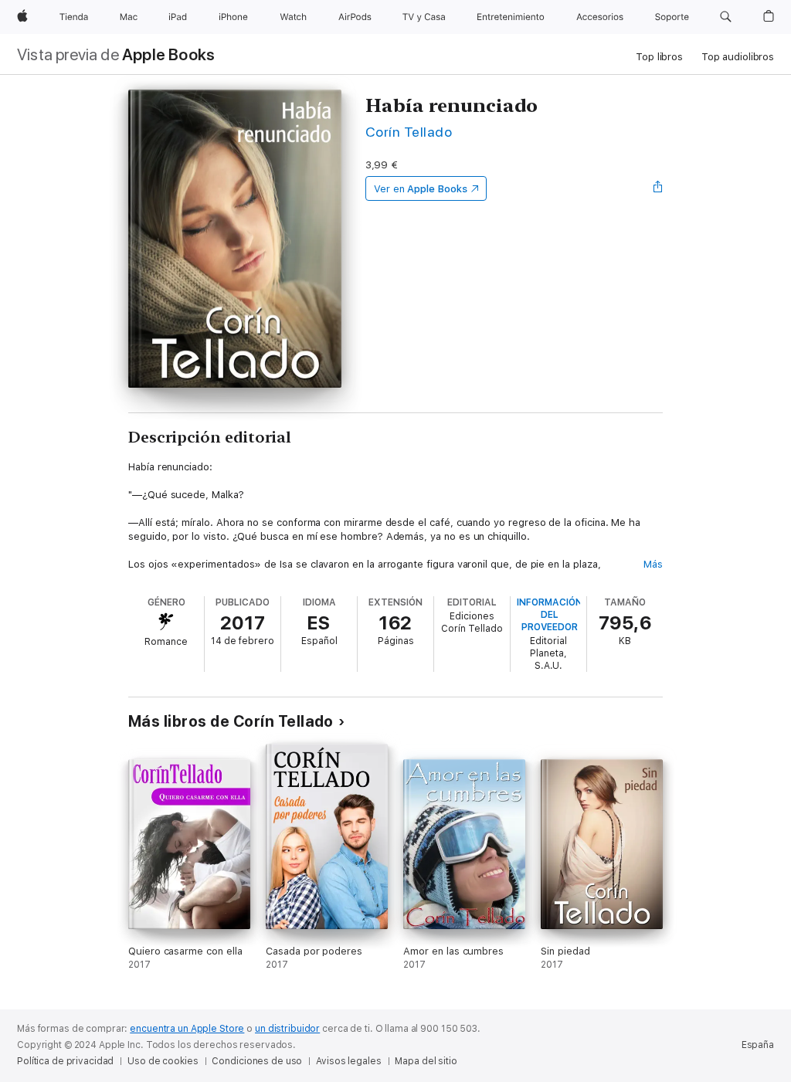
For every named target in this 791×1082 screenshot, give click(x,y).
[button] (726, 17)
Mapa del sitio (426, 1061)
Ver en (420, 189)
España (758, 1045)
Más (653, 564)
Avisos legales (348, 1061)
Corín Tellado (408, 132)
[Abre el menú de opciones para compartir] (658, 188)
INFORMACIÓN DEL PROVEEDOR (549, 615)
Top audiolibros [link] (737, 57)
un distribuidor (287, 1028)
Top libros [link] (659, 57)
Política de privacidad (65, 1061)
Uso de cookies (162, 1061)
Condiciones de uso (257, 1061)
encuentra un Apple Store (187, 1028)
